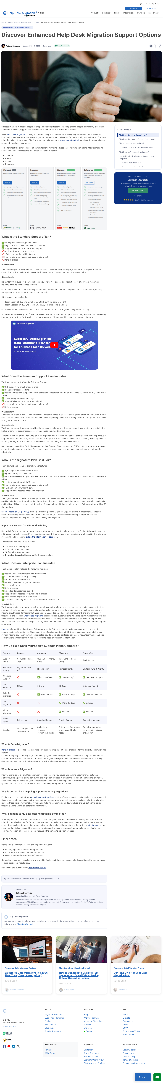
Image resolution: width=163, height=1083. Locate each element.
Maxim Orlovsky (17, 990)
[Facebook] (5, 1046)
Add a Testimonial (92, 1053)
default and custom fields (42, 797)
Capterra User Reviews (94, 1060)
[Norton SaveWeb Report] (7, 1040)
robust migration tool (69, 140)
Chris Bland (69, 990)
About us (127, 1014)
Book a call (151, 8)
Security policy (129, 1050)
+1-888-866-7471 (9, 1027)
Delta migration (8, 750)
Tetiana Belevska (24, 893)
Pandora (5, 629)
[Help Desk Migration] (4, 1011)
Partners (48, 1050)
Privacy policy (129, 1053)
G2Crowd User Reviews (94, 1063)
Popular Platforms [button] (53, 1031)
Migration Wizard (25, 924)
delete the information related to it (41, 537)
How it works (51, 1024)
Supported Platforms (54, 1018)
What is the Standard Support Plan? (133, 135)
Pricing (48, 1021)
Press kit (88, 1024)
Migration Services (53, 1014)
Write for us (50, 1053)
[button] (95, 12)
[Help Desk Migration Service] (6, 917)
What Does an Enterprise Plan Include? (134, 152)
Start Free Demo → (138, 191)
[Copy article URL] (160, 46)
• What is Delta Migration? (131, 163)
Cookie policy (129, 1056)
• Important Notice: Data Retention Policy (137, 147)
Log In (140, 4)
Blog (41, 13)
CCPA (125, 1028)
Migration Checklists (93, 1021)
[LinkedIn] (151, 46)
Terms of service (130, 1060)
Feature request (91, 1056)
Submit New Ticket (131, 1031)
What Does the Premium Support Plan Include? (137, 139)
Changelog (50, 1028)
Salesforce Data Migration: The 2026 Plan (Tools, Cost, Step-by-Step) (26, 974)
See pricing (138, 196)
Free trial (133, 8)
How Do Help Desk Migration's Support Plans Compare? (136, 157)
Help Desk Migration (16, 134)
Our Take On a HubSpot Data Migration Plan (130, 974)
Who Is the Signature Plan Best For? (132, 143)
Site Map (88, 1028)
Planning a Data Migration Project (17, 28)
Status (88, 1031)
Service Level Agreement (134, 1063)
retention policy (94, 825)
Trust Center (128, 1034)
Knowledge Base (91, 1018)
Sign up (144, 1077)
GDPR (125, 1024)
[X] (155, 46)
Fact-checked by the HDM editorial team (20, 878)
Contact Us (128, 1021)
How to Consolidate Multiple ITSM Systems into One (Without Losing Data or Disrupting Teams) (79, 975)
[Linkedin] (13, 1046)
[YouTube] (9, 1046)
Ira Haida (122, 990)
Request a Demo (152, 4)
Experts (126, 1018)
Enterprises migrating (33, 616)
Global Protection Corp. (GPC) (15, 512)
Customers (89, 1050)
